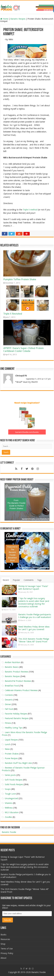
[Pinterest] (32, 468)
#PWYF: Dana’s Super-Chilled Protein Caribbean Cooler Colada (23, 349)
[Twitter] (27, 468)
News (7, 749)
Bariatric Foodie (9, 832)
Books (3, 934)
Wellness (9, 808)
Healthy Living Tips (13, 727)
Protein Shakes (12, 754)
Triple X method (30, 209)
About (3, 958)
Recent (6, 580)
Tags (39, 580)
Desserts (9, 699)
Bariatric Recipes (17, 19)
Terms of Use (7, 948)
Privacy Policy (7, 953)
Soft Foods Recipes (13, 780)
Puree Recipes (11, 758)
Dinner (8, 704)
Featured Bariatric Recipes (16, 718)
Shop (3, 944)
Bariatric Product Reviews (16, 671)
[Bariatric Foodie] (27, 7)
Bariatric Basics (11, 667)
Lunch (7, 744)
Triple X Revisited (12, 313)
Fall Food (9, 709)
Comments (28, 580)
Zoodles (8, 817)
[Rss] (16, 468)
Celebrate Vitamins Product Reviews (21, 690)
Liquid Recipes (11, 740)
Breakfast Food (12, 685)
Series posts (10, 775)
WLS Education (12, 812)
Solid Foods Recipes (14, 784)
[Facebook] (21, 468)
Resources (5, 939)
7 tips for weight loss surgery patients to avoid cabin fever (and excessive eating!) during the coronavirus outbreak (25, 867)
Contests (9, 695)
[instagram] (37, 468)
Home (5, 19)
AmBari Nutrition (12, 662)
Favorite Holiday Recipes (16, 713)
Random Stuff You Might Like (18, 763)
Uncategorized (11, 798)
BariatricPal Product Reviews (18, 681)
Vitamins (8, 803)
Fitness (8, 723)
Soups (7, 789)
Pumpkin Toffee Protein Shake (19, 279)
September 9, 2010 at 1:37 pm (38, 379)
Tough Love (10, 794)
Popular (16, 580)
